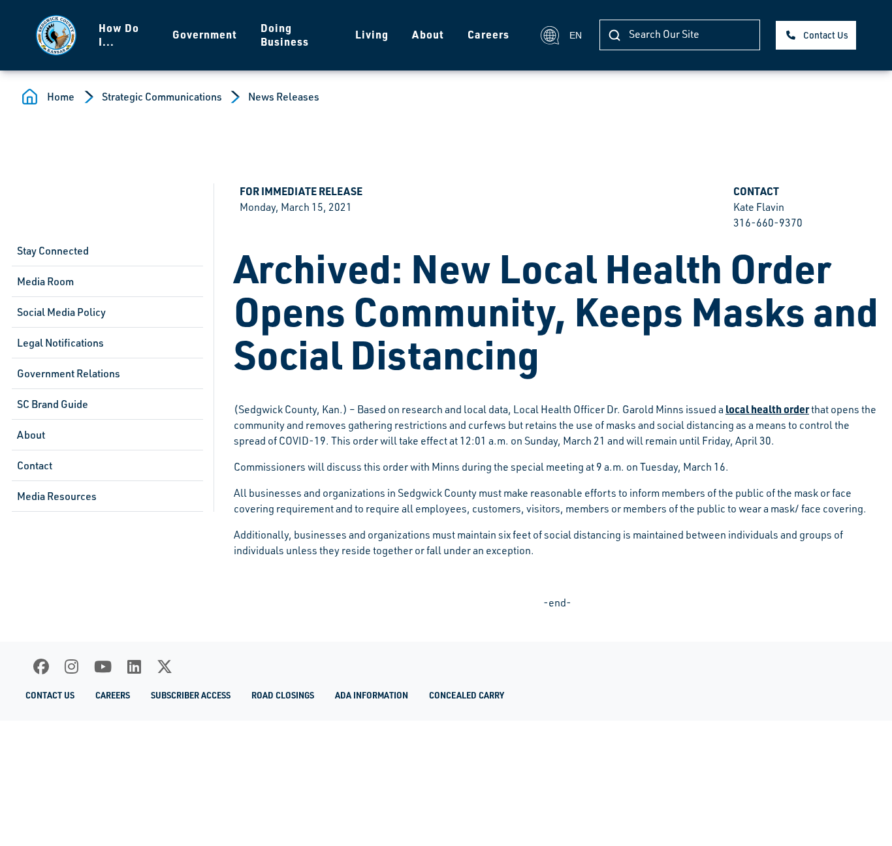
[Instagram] (71, 666)
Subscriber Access (191, 695)
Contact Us (825, 34)
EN (575, 35)
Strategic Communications (162, 96)
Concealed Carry (466, 695)
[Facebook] (41, 666)
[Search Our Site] (614, 35)
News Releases (283, 96)
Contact (34, 465)
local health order (767, 409)
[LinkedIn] (134, 666)
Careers (488, 34)
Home (60, 96)
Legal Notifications (60, 342)
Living (372, 34)
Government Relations (68, 373)
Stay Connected (53, 250)
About (428, 34)
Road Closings (282, 695)
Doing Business (285, 34)
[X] (164, 666)
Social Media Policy (61, 312)
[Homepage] (56, 35)
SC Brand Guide (52, 404)
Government (204, 34)
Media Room (45, 281)
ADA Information (371, 695)
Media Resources (57, 496)
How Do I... (119, 34)
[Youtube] (102, 666)
